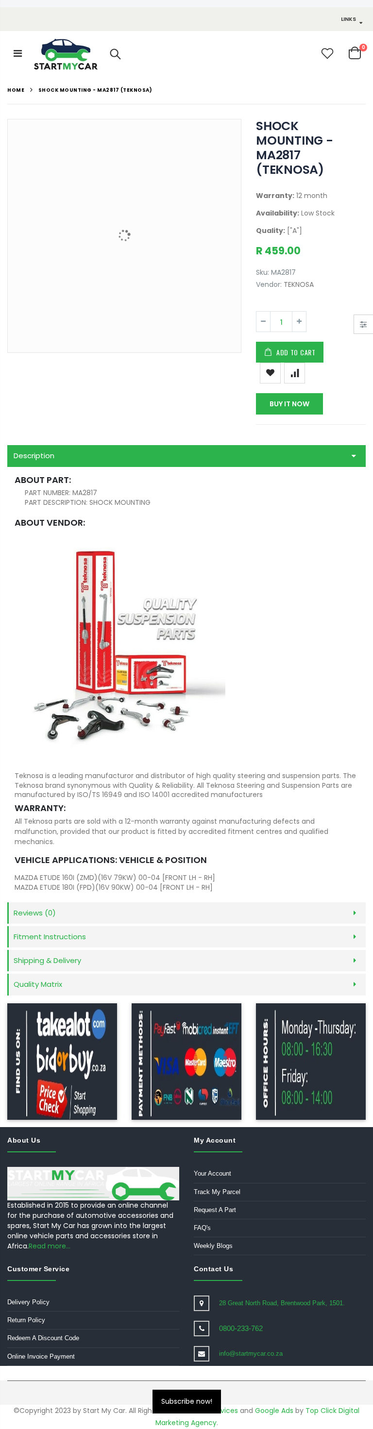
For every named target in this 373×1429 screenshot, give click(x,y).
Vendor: (269, 284)
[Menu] (18, 53)
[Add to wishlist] (270, 373)
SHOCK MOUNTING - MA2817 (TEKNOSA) (294, 147)
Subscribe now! (186, 1401)
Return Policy (26, 1320)
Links (348, 19)
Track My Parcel (217, 1192)
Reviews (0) (35, 913)
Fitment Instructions (50, 936)
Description (34, 455)
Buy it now (289, 404)
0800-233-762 (241, 1328)
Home (15, 90)
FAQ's (202, 1227)
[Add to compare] (294, 373)
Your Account (212, 1173)
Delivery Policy (28, 1302)
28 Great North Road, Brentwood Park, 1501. (282, 1303)
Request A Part (215, 1209)
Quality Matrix (38, 984)
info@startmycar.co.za (251, 1353)
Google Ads (274, 1410)
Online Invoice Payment (41, 1356)
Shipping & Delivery (47, 960)
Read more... (49, 1246)
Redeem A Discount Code (43, 1338)
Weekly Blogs (213, 1245)
